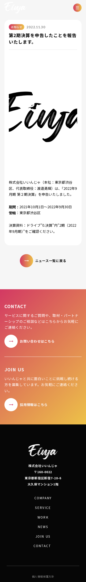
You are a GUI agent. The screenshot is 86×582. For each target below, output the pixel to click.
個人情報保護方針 (43, 576)
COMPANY (43, 498)
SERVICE (43, 508)
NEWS (43, 527)
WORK (42, 517)
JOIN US (43, 536)
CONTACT (42, 546)
